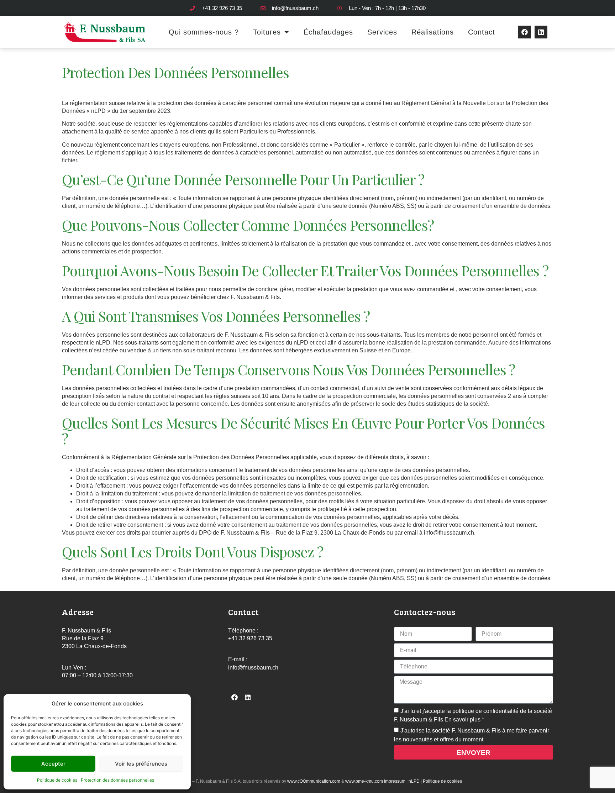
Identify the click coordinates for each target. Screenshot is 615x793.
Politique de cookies (57, 780)
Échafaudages (328, 32)
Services (382, 32)
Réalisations (432, 32)
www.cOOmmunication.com (313, 781)
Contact (481, 32)
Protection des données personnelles (117, 780)
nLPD (414, 781)
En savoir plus (462, 719)
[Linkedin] (541, 32)
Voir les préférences (141, 763)
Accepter (53, 763)
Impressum (394, 781)
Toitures (267, 32)
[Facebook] (524, 32)
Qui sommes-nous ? (204, 32)
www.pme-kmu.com (364, 781)
